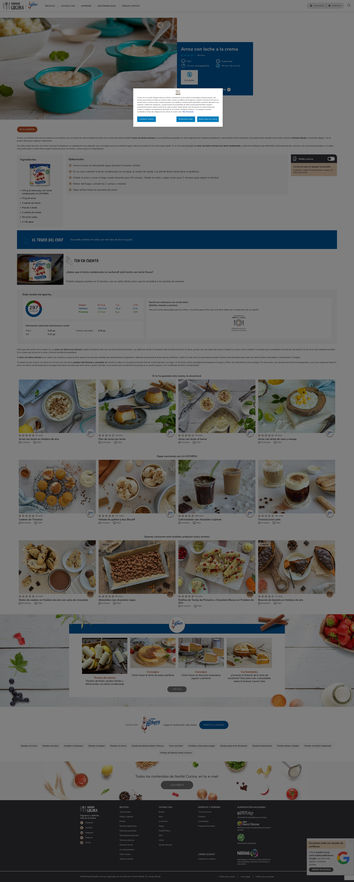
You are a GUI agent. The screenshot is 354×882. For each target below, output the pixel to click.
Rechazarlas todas (186, 119)
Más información (188, 112)
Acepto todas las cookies (208, 119)
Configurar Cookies (146, 119)
